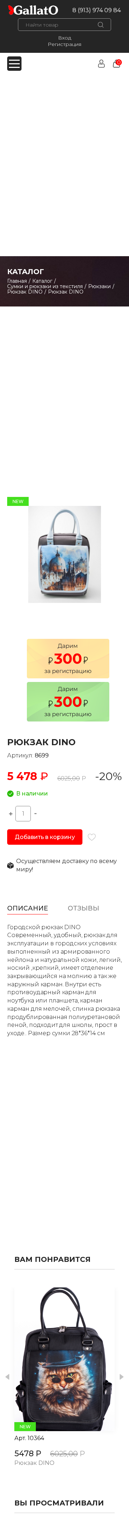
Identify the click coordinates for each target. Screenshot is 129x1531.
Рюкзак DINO (25, 292)
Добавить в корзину (45, 837)
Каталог (42, 281)
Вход (64, 37)
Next (122, 1377)
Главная (17, 281)
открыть (56, 1359)
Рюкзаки (99, 286)
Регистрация (64, 44)
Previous (7, 1377)
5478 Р (27, 1453)
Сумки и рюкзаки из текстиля (45, 286)
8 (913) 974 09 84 (96, 10)
